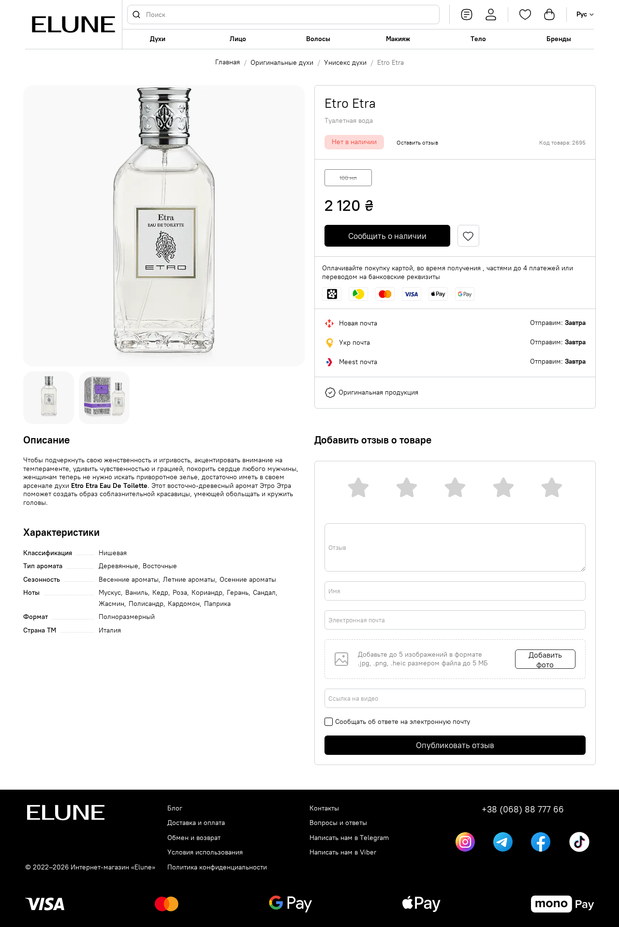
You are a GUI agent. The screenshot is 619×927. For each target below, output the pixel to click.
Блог (174, 808)
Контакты (324, 808)
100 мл (348, 177)
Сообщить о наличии (387, 236)
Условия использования (205, 852)
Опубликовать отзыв (455, 745)
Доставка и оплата (196, 823)
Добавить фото (545, 659)
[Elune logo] (73, 24)
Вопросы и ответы (338, 823)
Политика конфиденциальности (217, 867)
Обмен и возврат (194, 838)
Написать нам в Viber (343, 852)
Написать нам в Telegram (349, 838)
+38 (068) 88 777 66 (523, 809)
